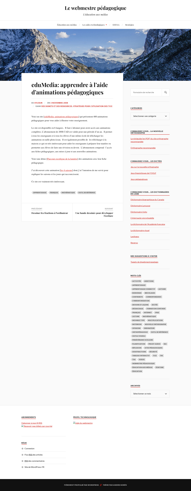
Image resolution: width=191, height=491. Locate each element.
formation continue (156, 308)
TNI (161, 355)
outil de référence (86, 192)
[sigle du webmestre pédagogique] (83, 423)
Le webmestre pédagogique (95, 8)
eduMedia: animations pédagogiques (61, 116)
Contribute (137, 297)
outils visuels (138, 336)
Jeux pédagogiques (139, 179)
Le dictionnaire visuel (140, 230)
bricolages (150, 293)
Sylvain (38, 103)
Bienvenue (136, 293)
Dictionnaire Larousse (140, 205)
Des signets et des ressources (56, 106)
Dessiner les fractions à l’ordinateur (49, 213)
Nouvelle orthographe (155, 324)
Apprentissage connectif (143, 289)
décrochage (137, 308)
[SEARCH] (166, 92)
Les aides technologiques (93, 24)
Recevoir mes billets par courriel (38, 426)
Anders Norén (120, 485)
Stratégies (129, 24)
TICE (155, 355)
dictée (155, 305)
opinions (136, 328)
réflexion (136, 348)
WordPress (93, 485)
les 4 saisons (66, 170)
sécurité (153, 351)
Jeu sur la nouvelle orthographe (145, 167)
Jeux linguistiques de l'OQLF (143, 173)
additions (149, 281)
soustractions (139, 351)
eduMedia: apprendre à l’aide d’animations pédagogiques (69, 88)
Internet (148, 312)
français (54, 192)
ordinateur (149, 328)
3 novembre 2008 (59, 103)
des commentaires (35, 461)
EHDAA (116, 24)
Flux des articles (34, 454)
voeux (142, 359)
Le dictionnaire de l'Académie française (148, 224)
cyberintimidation (140, 301)
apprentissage (39, 192)
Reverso (134, 242)
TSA (134, 359)
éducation (137, 371)
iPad (157, 312)
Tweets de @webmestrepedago (144, 262)
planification (138, 344)
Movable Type (138, 320)
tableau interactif (141, 355)
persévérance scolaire (142, 340)
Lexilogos (135, 236)
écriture (160, 367)
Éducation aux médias (67, 24)
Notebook (137, 324)
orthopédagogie (140, 332)
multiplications (155, 320)
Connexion (29, 448)
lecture (135, 316)
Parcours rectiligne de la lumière (62, 158)
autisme (162, 289)
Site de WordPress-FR (34, 467)
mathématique (68, 192)
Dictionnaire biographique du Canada (147, 199)
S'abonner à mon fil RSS (31, 423)
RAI (165, 344)
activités (136, 281)
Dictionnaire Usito (139, 212)
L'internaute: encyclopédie (142, 218)
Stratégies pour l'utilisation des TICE (92, 106)
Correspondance (153, 297)
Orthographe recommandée (143, 148)
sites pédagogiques (153, 348)
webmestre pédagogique (143, 363)
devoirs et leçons (140, 305)
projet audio (154, 344)
